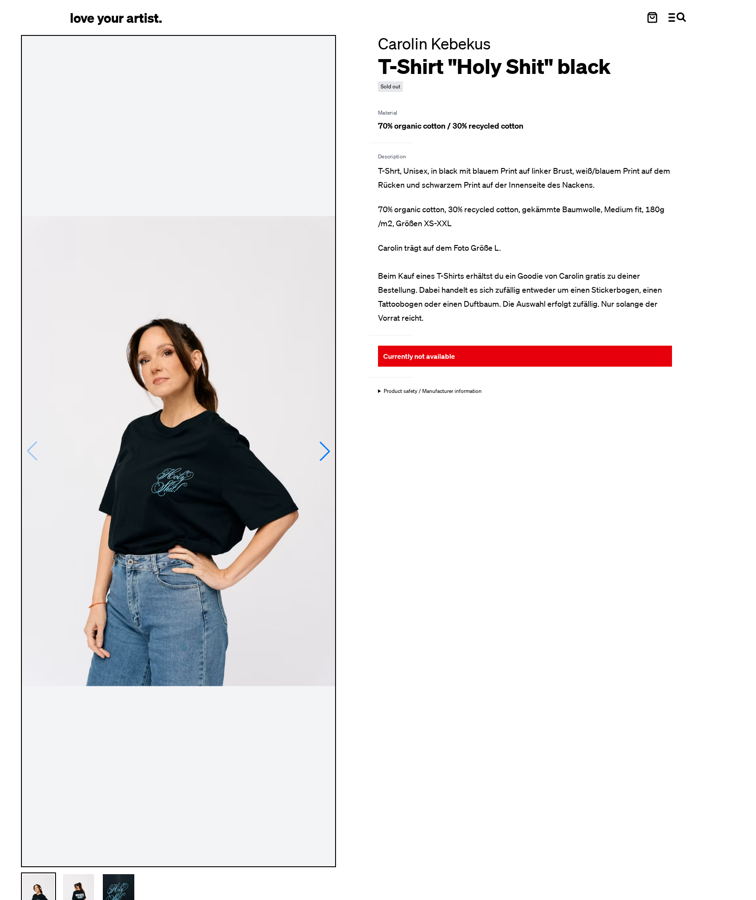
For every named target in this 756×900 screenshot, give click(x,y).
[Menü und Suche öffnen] (677, 17)
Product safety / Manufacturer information (433, 391)
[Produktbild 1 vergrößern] (178, 451)
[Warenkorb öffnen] (652, 17)
